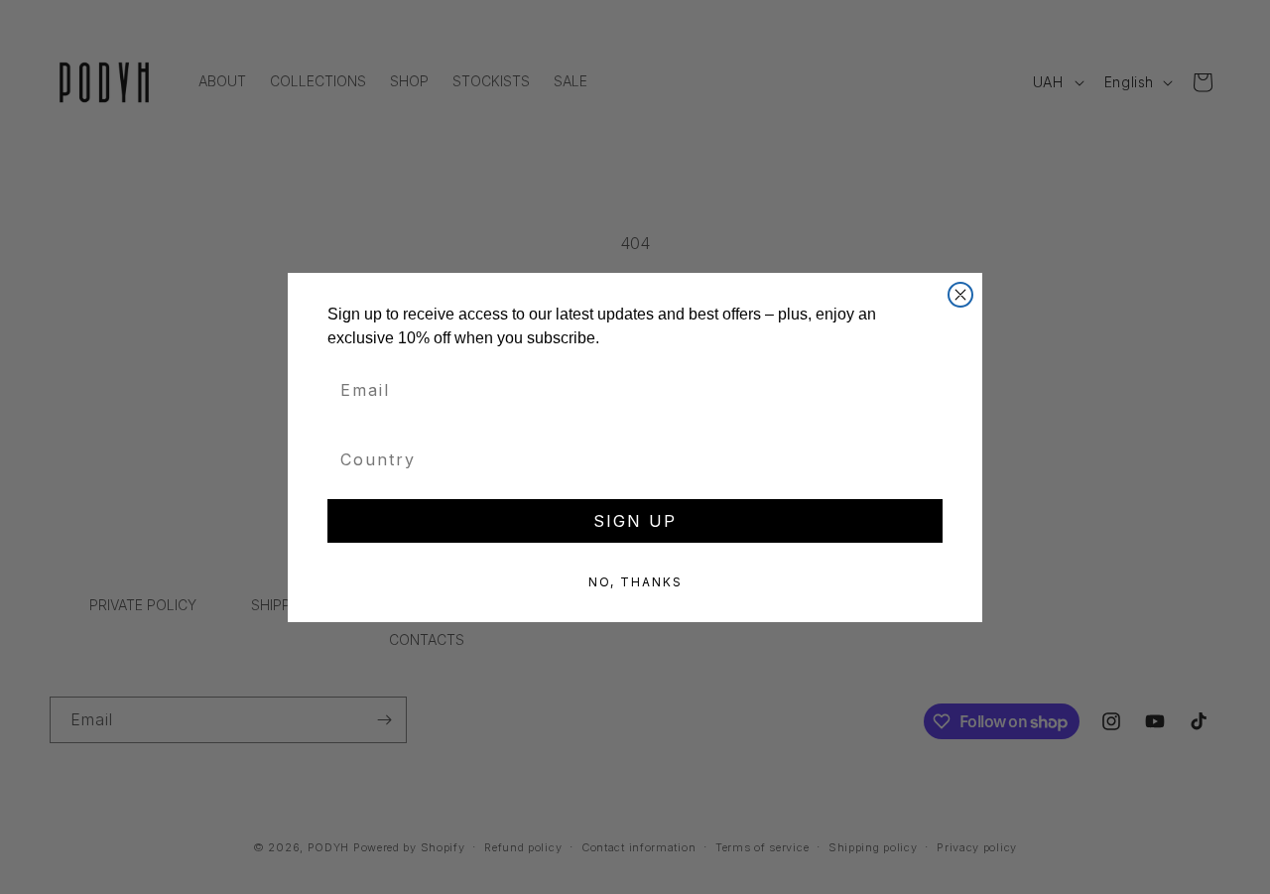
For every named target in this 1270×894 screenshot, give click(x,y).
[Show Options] (928, 459)
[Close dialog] (960, 295)
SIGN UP (635, 521)
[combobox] (629, 459)
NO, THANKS (635, 582)
